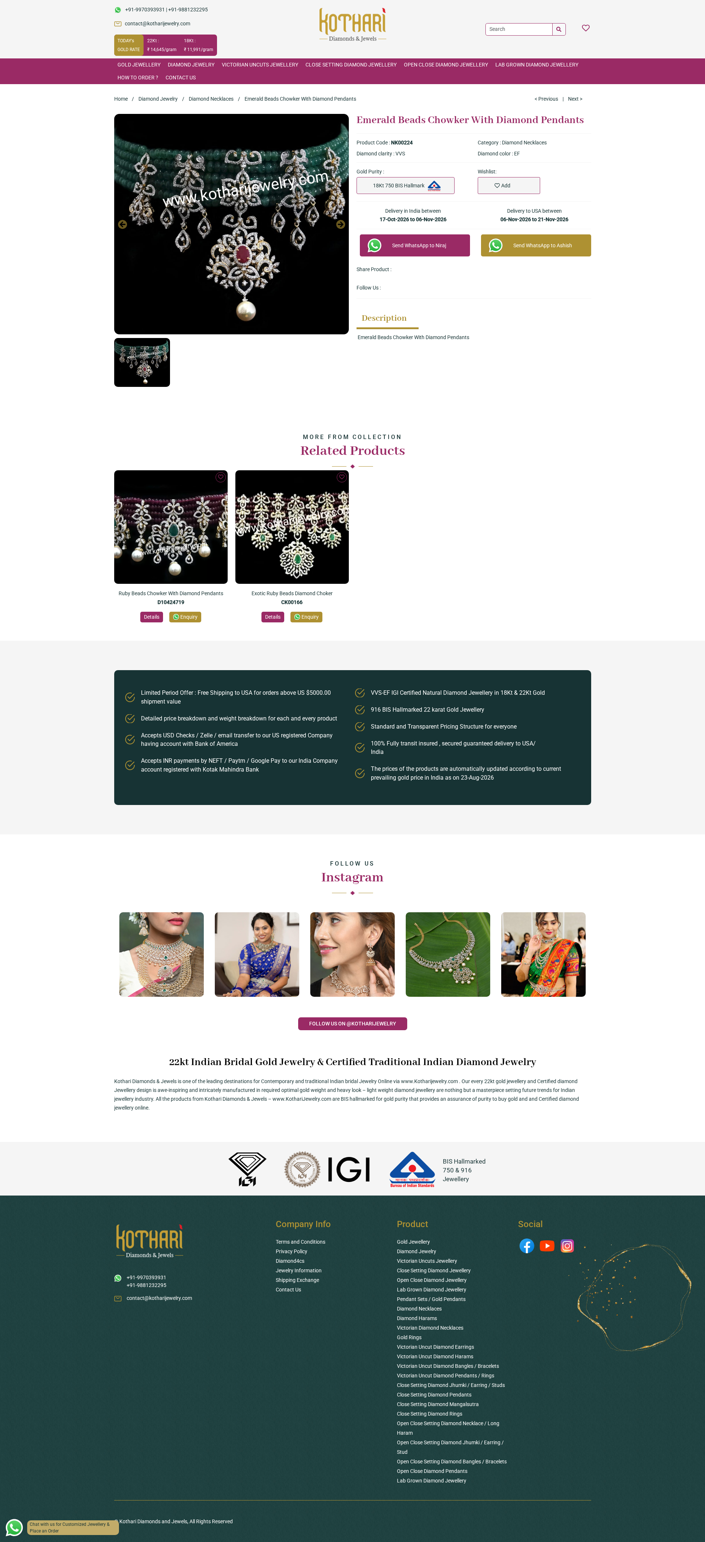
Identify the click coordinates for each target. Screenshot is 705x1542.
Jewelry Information (299, 1270)
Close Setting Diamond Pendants (434, 1395)
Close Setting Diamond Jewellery (351, 65)
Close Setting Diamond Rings (429, 1414)
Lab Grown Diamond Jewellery (536, 65)
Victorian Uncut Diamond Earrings (435, 1347)
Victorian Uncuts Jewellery (260, 65)
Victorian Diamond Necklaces (430, 1328)
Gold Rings (409, 1337)
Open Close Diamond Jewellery (446, 65)
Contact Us (181, 77)
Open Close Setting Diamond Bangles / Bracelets (452, 1461)
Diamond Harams (417, 1318)
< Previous (546, 99)
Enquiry (189, 617)
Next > (575, 99)
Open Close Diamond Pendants (432, 1471)
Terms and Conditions (300, 1242)
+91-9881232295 (188, 9)
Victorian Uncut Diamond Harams (435, 1356)
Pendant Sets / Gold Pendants (431, 1299)
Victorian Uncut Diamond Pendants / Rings (445, 1376)
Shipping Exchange (297, 1280)
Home (121, 99)
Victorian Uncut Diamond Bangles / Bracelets (448, 1366)
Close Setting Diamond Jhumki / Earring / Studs (451, 1385)
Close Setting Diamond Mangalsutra (438, 1404)
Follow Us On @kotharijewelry (352, 1024)
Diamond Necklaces (211, 99)
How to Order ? (138, 77)
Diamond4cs (290, 1261)
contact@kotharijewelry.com (157, 23)
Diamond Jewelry (191, 65)
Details (151, 617)
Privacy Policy (291, 1251)
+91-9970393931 (145, 9)
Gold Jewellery (139, 65)
